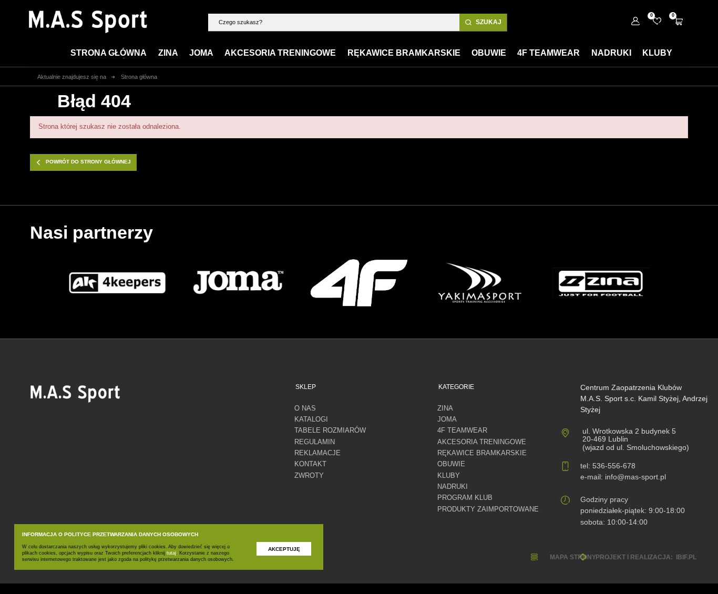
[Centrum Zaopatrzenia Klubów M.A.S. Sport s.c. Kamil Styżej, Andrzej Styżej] (88, 22)
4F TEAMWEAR (462, 430)
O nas (305, 408)
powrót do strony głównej (88, 162)
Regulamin (314, 442)
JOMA (447, 419)
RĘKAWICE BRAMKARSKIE (482, 453)
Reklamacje (317, 453)
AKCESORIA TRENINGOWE (481, 442)
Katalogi (311, 419)
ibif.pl (686, 557)
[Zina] (600, 283)
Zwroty (309, 475)
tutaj (171, 553)
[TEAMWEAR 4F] (359, 283)
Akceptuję (284, 549)
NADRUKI (452, 486)
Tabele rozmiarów (330, 430)
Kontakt (310, 464)
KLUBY (448, 475)
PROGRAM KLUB (465, 497)
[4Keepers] (117, 282)
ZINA (445, 408)
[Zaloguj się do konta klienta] (635, 21)
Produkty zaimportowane (488, 509)
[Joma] (238, 283)
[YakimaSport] (480, 283)
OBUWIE (451, 464)
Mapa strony (573, 557)
